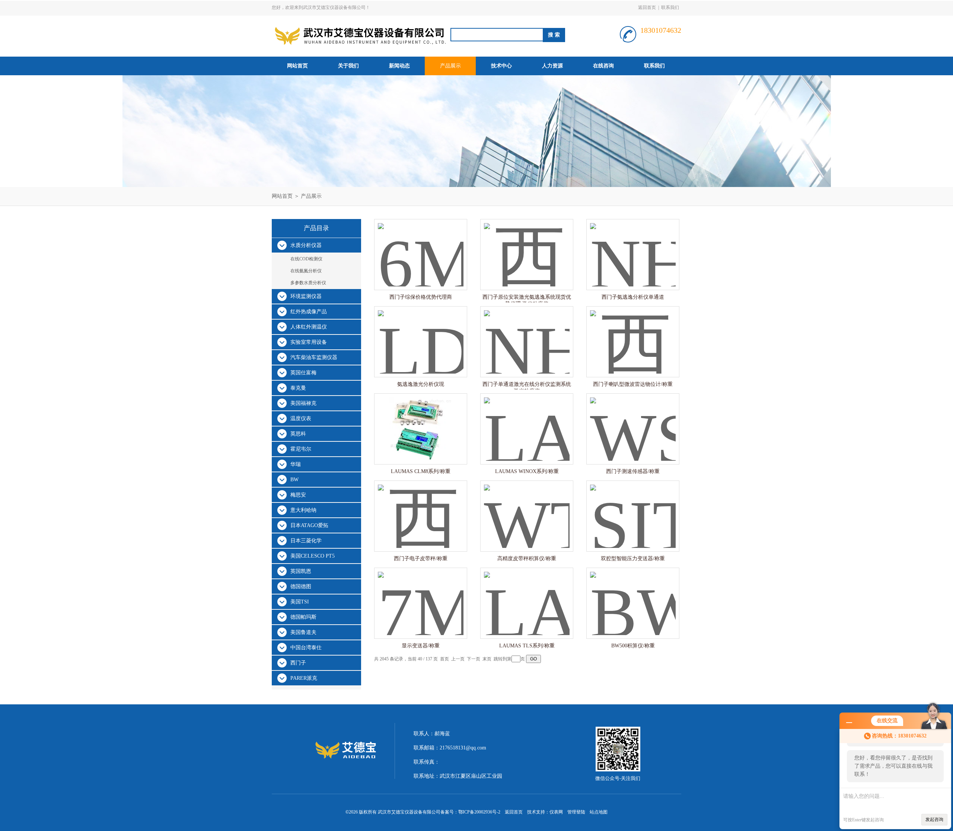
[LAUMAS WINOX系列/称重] (527, 421)
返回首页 (647, 7)
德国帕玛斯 (303, 617)
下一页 (473, 659)
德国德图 (300, 586)
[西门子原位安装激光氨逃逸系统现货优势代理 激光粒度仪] (527, 247)
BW (294, 479)
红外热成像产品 (308, 311)
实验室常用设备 (308, 342)
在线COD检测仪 (306, 258)
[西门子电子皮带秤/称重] (420, 509)
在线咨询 (603, 66)
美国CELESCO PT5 (312, 556)
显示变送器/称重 (421, 645)
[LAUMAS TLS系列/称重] (527, 596)
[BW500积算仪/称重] (633, 596)
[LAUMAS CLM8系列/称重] (420, 421)
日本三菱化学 (306, 540)
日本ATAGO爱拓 (309, 525)
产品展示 (450, 66)
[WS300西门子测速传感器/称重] (633, 421)
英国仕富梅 (303, 372)
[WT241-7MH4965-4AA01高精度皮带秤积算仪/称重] (527, 509)
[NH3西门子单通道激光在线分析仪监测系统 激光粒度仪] (527, 334)
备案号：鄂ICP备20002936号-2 (470, 812)
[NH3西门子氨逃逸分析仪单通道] (633, 247)
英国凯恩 (300, 571)
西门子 (298, 663)
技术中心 (501, 66)
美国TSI (299, 602)
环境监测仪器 (306, 296)
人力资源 (552, 66)
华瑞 (295, 464)
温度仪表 (300, 418)
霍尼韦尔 (300, 449)
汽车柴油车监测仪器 (313, 357)
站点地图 (599, 812)
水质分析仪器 (306, 245)
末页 (486, 659)
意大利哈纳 (303, 510)
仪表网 (556, 812)
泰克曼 (298, 388)
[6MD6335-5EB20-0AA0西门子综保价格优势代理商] (420, 247)
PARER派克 (303, 678)
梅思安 (298, 495)
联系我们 (670, 7)
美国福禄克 (303, 403)
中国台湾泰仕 (306, 647)
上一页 (458, 659)
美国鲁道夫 (303, 632)
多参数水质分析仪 (308, 282)
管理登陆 (576, 812)
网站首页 (297, 66)
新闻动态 (399, 66)
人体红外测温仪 (308, 327)
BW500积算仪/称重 (633, 645)
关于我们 (348, 66)
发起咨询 (934, 819)
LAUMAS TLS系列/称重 (527, 645)
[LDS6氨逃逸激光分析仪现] (420, 334)
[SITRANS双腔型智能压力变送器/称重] (633, 509)
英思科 (298, 434)
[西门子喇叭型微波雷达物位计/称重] (633, 334)
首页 (444, 659)
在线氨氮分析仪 (306, 270)
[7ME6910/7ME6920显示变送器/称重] (420, 596)
